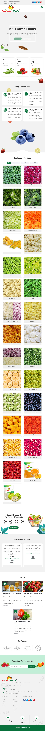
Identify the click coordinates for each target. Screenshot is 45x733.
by (6, 596)
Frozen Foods (16, 162)
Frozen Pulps (34, 162)
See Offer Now (13, 527)
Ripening (14, 705)
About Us (4, 701)
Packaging (15, 708)
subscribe (32, 666)
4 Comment (13, 596)
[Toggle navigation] (42, 7)
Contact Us (27, 38)
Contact (4, 707)
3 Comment (34, 596)
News (3, 703)
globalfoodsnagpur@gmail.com (12, 689)
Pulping (14, 703)
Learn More (17, 38)
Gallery (3, 705)
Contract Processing (17, 707)
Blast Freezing (15, 701)
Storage (14, 699)
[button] (2, 32)
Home (3, 699)
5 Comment (23, 624)
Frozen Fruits (25, 162)
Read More (5, 605)
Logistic (14, 710)
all (8, 162)
